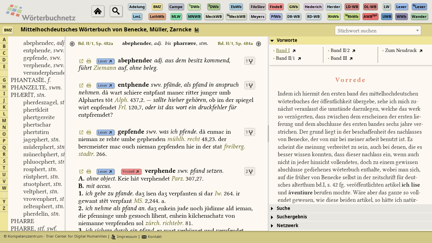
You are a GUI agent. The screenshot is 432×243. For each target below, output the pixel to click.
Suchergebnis (292, 217)
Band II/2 (340, 50)
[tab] (350, 40)
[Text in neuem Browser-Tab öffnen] (294, 50)
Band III (339, 58)
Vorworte (287, 40)
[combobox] (378, 30)
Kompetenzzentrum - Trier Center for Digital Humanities (57, 236)
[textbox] (378, 30)
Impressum (126, 236)
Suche (283, 208)
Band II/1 (285, 58)
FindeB (129, 171)
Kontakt (154, 236)
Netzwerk (287, 225)
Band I (283, 50)
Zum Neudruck (401, 50)
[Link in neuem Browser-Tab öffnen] (110, 61)
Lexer (103, 61)
